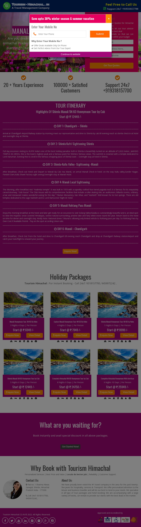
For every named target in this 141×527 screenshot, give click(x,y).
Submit (100, 34)
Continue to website (70, 54)
